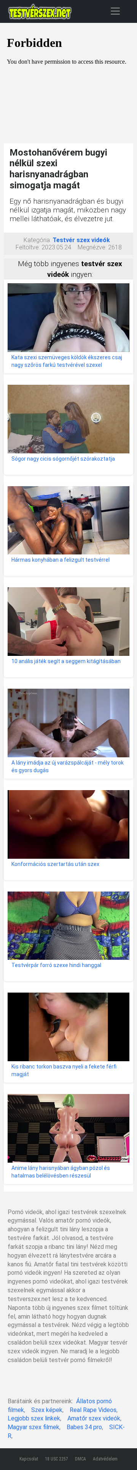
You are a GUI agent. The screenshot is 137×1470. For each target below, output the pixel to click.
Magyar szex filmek (33, 1427)
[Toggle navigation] (115, 11)
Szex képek (46, 1410)
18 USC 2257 (56, 1459)
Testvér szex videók (81, 240)
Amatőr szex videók (93, 1418)
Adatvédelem (105, 1459)
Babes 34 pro (84, 1427)
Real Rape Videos (93, 1410)
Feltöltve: (28, 247)
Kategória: (37, 240)
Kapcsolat (28, 1459)
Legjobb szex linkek (34, 1418)
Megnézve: (92, 247)
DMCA (80, 1459)
